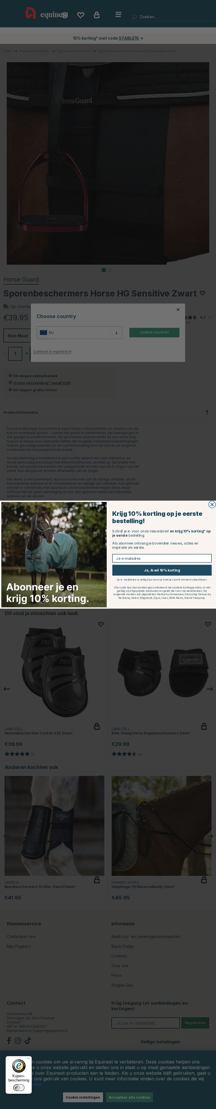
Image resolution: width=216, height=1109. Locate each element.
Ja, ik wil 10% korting (162, 570)
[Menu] (28, 1059)
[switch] (18, 1087)
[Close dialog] (212, 504)
